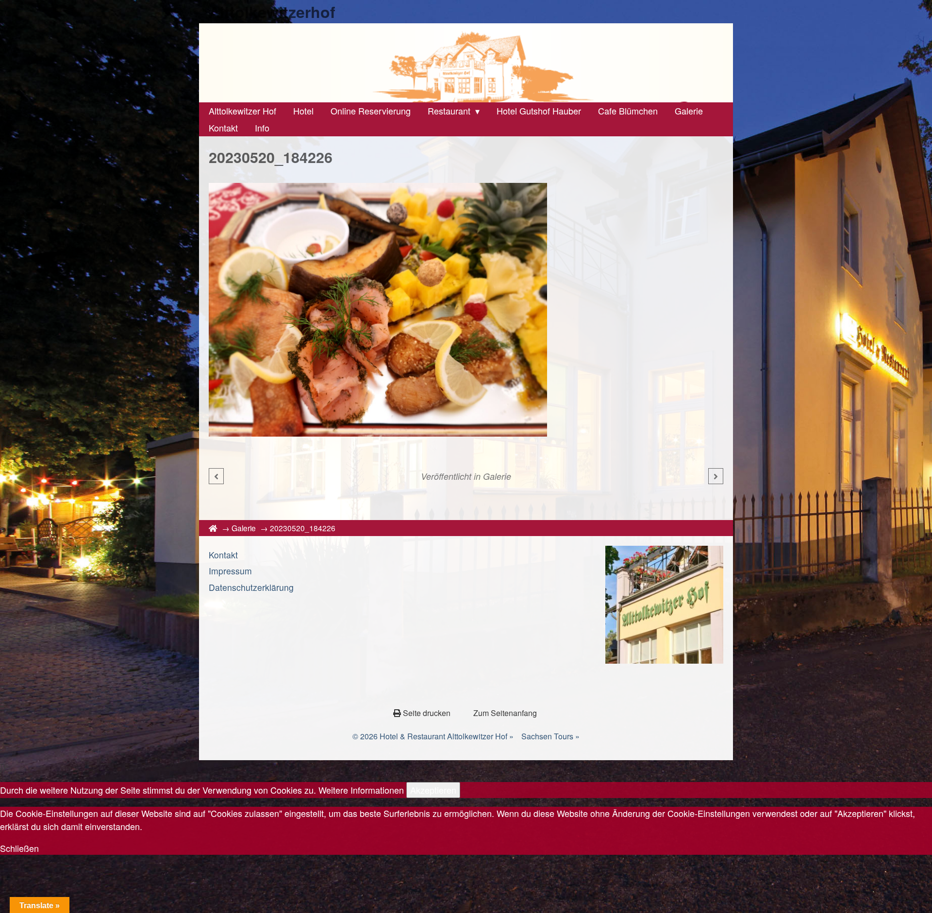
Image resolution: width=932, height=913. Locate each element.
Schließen (19, 848)
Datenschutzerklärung (251, 587)
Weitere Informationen (361, 789)
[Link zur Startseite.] (466, 62)
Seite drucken (426, 712)
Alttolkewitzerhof (272, 11)
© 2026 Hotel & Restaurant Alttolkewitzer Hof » (433, 736)
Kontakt (223, 555)
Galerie (497, 476)
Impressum (230, 571)
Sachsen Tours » (550, 736)
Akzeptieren (433, 789)
